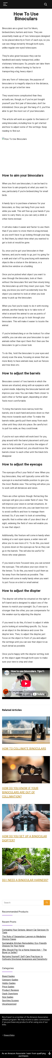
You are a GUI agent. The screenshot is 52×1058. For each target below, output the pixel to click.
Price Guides (8, 986)
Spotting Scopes (10, 1000)
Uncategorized (9, 1004)
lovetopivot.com (14, 507)
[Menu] (5, 4)
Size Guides (7, 997)
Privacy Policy (9, 1035)
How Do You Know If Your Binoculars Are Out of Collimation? (20, 792)
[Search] (45, 4)
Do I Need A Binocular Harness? (25, 880)
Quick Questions (10, 993)
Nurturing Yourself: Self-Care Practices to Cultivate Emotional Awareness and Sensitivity (24, 957)
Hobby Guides (9, 983)
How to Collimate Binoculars (24, 748)
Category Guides (10, 979)
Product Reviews (10, 990)
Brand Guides (8, 976)
